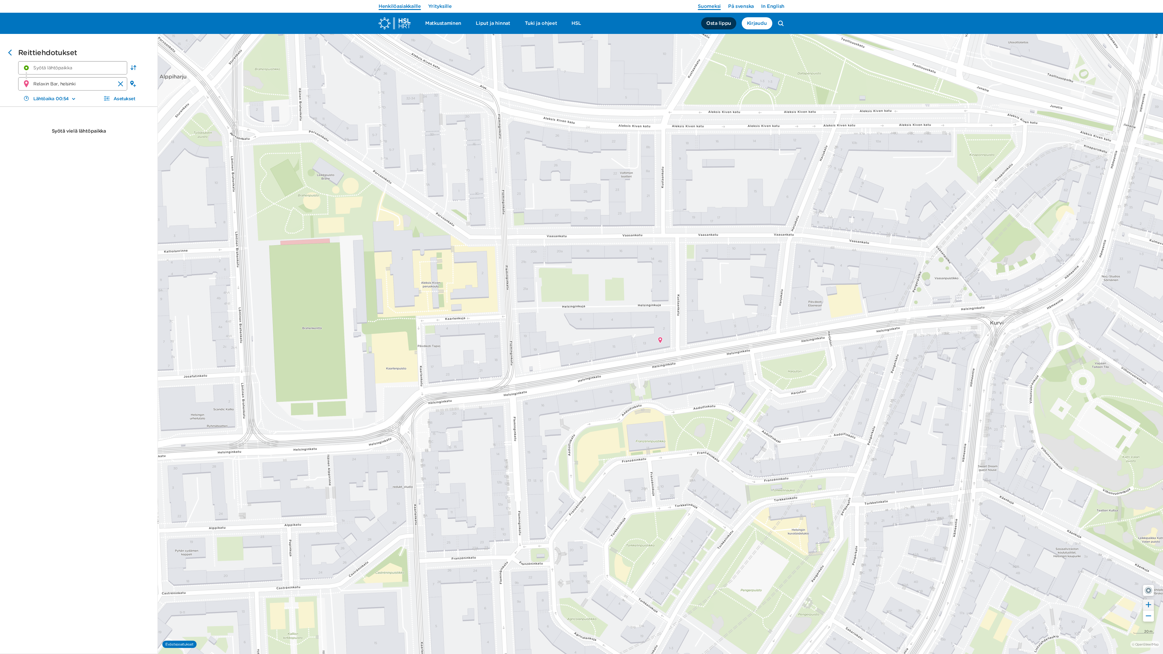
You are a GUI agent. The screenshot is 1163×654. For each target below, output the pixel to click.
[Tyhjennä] (120, 84)
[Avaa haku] (781, 23)
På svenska (741, 6)
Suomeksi (709, 6)
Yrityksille (440, 6)
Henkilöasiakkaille (400, 6)
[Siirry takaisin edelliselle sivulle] (10, 53)
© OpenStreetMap (1145, 644)
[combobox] (72, 67)
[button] (133, 67)
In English (772, 6)
